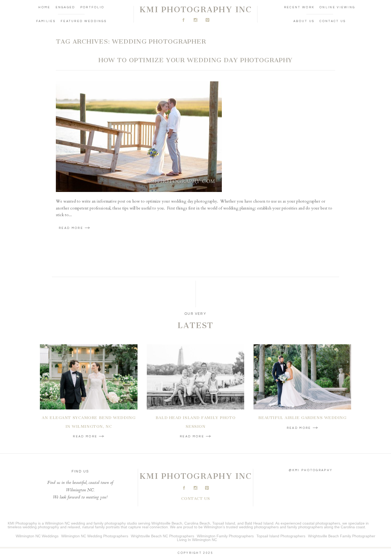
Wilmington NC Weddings (37, 536)
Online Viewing (337, 7)
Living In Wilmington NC (197, 540)
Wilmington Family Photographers (225, 536)
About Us (303, 21)
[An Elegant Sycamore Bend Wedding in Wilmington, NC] (89, 376)
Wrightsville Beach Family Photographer (341, 536)
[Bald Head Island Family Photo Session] (195, 376)
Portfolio (92, 7)
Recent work (299, 7)
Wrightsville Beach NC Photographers (162, 536)
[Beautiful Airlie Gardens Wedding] (302, 376)
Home (44, 7)
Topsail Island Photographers (280, 536)
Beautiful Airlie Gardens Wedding (302, 417)
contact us (195, 498)
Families (46, 21)
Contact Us (332, 21)
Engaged (65, 7)
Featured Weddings (84, 21)
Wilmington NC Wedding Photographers (94, 536)
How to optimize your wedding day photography (195, 60)
